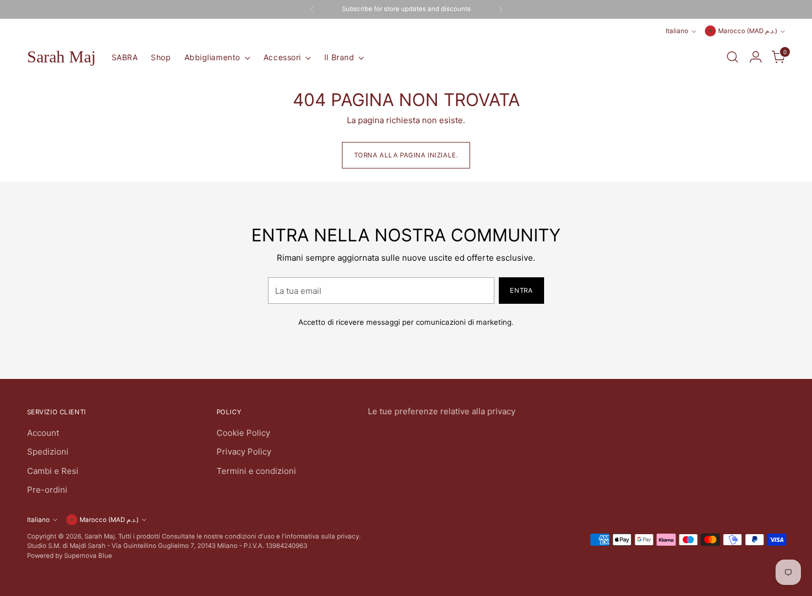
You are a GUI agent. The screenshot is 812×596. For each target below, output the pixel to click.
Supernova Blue (88, 556)
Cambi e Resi (52, 471)
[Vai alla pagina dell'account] (756, 57)
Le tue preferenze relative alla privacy (441, 411)
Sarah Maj (100, 536)
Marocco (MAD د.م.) (747, 31)
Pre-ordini (47, 489)
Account (43, 433)
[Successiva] (500, 9)
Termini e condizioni (256, 471)
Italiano (677, 31)
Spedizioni (47, 451)
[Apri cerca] (732, 57)
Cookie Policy (243, 433)
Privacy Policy (244, 451)
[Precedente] (312, 9)
